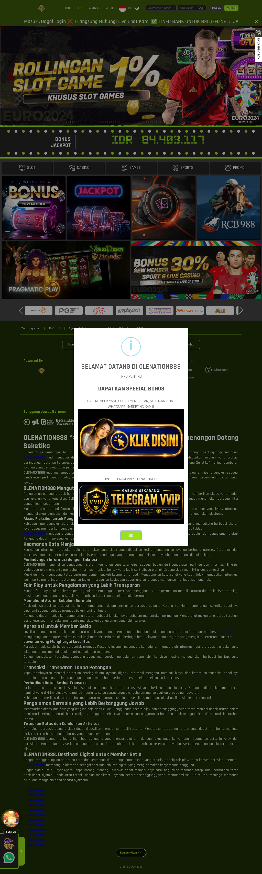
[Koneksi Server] (11, 819)
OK (131, 535)
